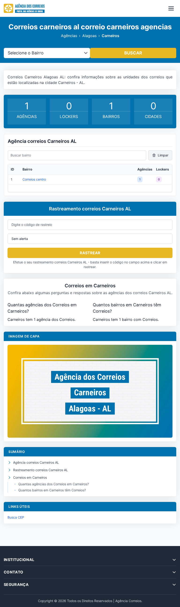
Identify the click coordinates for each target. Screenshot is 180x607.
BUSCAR (133, 52)
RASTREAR (90, 252)
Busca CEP (16, 517)
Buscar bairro (21, 155)
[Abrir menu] (171, 8)
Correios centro (34, 179)
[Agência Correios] (24, 8)
